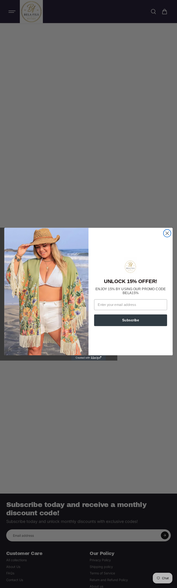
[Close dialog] (167, 233)
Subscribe (130, 320)
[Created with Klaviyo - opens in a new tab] (88, 357)
